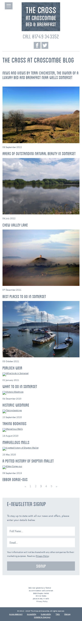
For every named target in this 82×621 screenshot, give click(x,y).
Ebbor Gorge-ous (15, 479)
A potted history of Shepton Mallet (28, 460)
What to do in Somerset (20, 386)
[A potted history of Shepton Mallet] (41, 449)
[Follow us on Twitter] (44, 45)
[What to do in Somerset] (41, 374)
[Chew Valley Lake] (41, 186)
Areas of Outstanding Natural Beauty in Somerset (39, 153)
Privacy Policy (42, 556)
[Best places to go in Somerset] (41, 258)
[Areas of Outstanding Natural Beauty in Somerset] (41, 115)
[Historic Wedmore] (41, 393)
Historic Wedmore (16, 405)
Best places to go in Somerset (24, 296)
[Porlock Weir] (41, 329)
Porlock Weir (12, 367)
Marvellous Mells (16, 442)
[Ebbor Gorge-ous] (41, 467)
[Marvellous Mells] (41, 430)
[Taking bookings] (41, 411)
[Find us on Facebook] (37, 45)
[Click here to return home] (41, 30)
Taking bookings (14, 423)
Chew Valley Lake (15, 224)
